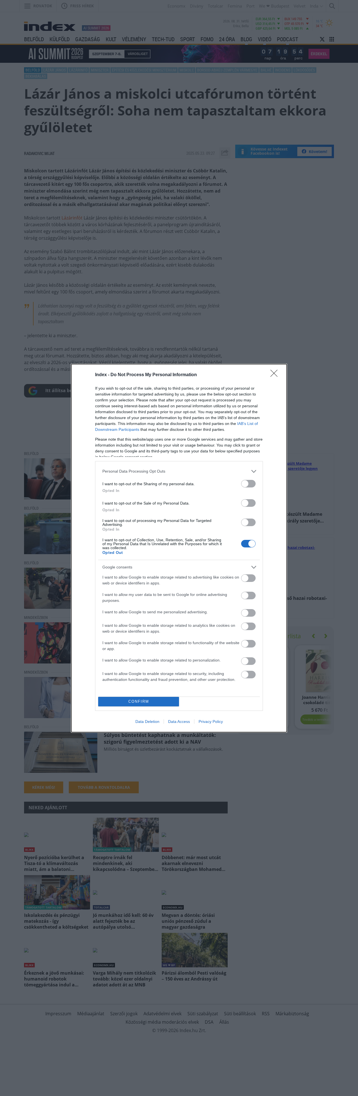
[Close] (275, 375)
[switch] (248, 483)
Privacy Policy (211, 721)
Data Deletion (147, 721)
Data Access (179, 721)
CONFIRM (138, 701)
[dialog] (179, 548)
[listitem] (179, 471)
